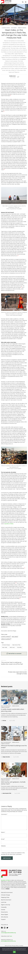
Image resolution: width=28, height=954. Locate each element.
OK (14, 952)
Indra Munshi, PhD (7, 793)
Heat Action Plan (16, 644)
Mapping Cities (5, 897)
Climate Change (6, 27)
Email (3, 839)
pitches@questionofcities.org (8, 941)
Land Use (3, 902)
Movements (4, 912)
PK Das (4, 720)
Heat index (4, 647)
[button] (25, 2)
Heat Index (14, 27)
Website (3, 846)
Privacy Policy (15, 945)
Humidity (19, 647)
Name (3, 832)
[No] (26, 950)
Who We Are (4, 917)
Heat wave (12, 647)
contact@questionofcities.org (8, 932)
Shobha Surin (12, 76)
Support (3, 919)
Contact (21, 945)
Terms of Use (8, 945)
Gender (3, 909)
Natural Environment (7, 892)
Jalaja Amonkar (6, 756)
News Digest (4, 914)
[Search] (22, 2)
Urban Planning (22, 27)
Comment (4, 814)
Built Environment (6, 705)
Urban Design (15, 705)
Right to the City (5, 904)
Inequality (4, 907)
